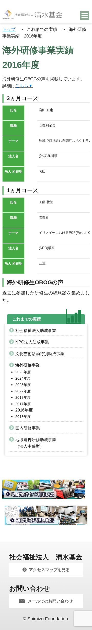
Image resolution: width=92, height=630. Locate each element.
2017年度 (23, 404)
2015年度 (23, 417)
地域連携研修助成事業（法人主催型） (35, 443)
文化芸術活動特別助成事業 (39, 354)
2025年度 (23, 372)
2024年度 (23, 378)
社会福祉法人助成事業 (35, 330)
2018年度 (23, 397)
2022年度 (23, 391)
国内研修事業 (27, 428)
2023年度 (23, 385)
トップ (8, 29)
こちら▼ (24, 85)
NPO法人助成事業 (32, 342)
